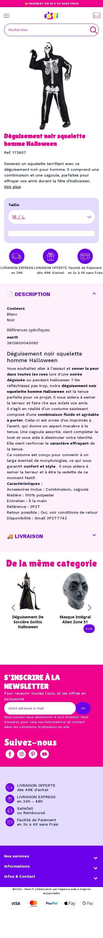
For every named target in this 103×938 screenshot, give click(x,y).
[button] (13, 607)
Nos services (16, 856)
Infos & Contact (19, 876)
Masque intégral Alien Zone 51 (75, 619)
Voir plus (12, 186)
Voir (89, 628)
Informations (17, 866)
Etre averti (31, 623)
